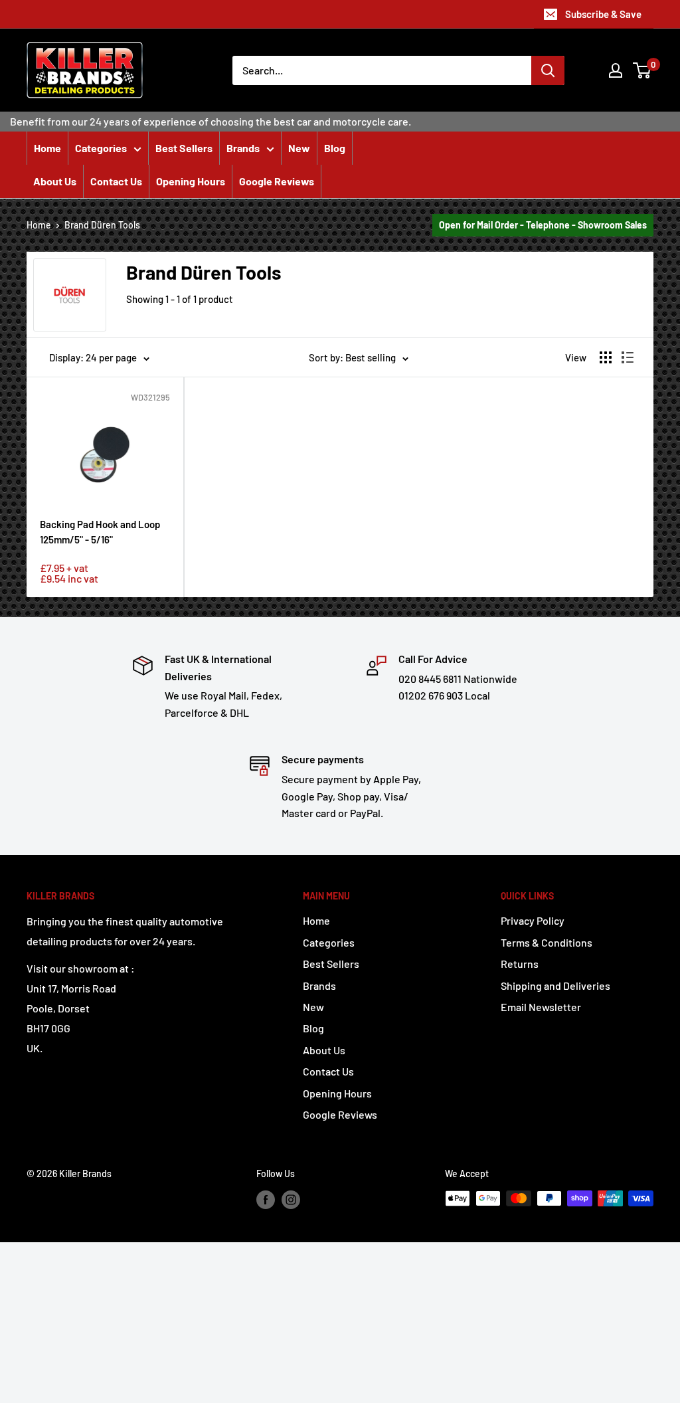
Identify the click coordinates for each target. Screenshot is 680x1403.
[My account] (615, 70)
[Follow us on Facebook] (265, 1199)
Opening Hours (190, 181)
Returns (520, 963)
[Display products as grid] (606, 357)
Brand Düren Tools (102, 225)
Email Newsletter (541, 1006)
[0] (642, 70)
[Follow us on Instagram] (291, 1199)
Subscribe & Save (603, 14)
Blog (334, 147)
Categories (101, 147)
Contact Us (116, 181)
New (299, 147)
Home (47, 147)
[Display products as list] (628, 357)
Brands (243, 147)
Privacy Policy (532, 920)
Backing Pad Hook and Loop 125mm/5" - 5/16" (100, 531)
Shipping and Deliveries (555, 985)
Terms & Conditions (546, 942)
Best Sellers (183, 147)
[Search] (547, 70)
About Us (54, 181)
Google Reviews (276, 181)
